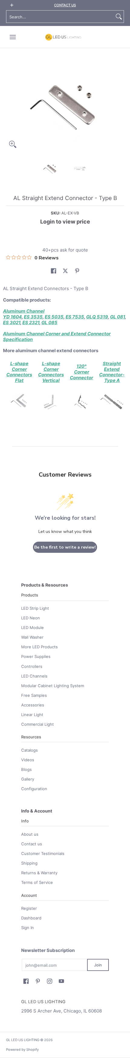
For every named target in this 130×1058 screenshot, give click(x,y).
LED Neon (30, 617)
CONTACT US (65, 5)
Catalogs (29, 750)
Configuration (34, 788)
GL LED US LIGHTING (22, 1040)
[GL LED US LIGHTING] (63, 37)
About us (29, 834)
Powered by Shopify (22, 1049)
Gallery (27, 779)
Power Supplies (35, 656)
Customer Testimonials (42, 853)
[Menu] (12, 37)
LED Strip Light (35, 608)
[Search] (119, 17)
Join (98, 965)
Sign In (27, 927)
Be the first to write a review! (65, 547)
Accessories (32, 705)
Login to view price (65, 221)
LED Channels (34, 676)
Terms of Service (37, 882)
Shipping (29, 863)
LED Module (32, 627)
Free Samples (34, 695)
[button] (53, 270)
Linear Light (32, 714)
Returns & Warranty (39, 872)
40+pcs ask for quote (65, 250)
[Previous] (10, 105)
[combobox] (60, 17)
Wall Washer (32, 637)
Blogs (26, 769)
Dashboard (31, 918)
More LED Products (39, 646)
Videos (27, 759)
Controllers (31, 666)
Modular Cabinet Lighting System (52, 685)
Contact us (31, 843)
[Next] (119, 105)
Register (29, 908)
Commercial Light (37, 724)
